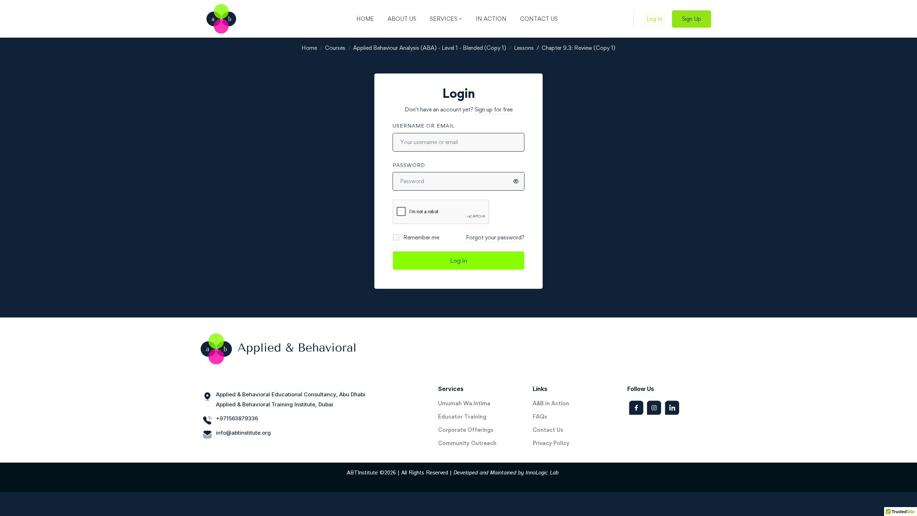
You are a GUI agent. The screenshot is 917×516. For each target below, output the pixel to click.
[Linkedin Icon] (672, 408)
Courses (335, 47)
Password (409, 165)
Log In (458, 260)
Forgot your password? (495, 237)
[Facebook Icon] (636, 408)
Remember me (420, 237)
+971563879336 (237, 418)
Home (309, 47)
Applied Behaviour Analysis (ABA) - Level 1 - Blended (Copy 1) (429, 47)
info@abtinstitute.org (243, 432)
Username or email (424, 126)
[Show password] (516, 181)
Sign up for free (494, 109)
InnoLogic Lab (541, 473)
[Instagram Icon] (654, 408)
